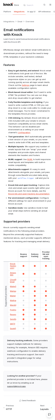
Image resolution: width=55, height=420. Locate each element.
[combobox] (32, 5)
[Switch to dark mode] (44, 4)
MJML (30, 159)
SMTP (12, 324)
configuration (24, 132)
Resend (13, 314)
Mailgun (13, 291)
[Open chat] (49, 414)
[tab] (7, 11)
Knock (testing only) (13, 266)
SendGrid (14, 319)
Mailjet (13, 296)
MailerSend (15, 286)
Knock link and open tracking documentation (28, 194)
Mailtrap (13, 300)
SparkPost (14, 328)
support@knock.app (16, 386)
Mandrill (13, 305)
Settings (25, 85)
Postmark (14, 310)
